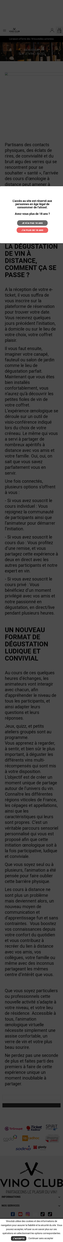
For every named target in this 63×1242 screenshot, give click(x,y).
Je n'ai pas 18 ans (32, 222)
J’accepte (19, 1238)
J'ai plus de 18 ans (32, 230)
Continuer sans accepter (40, 1238)
